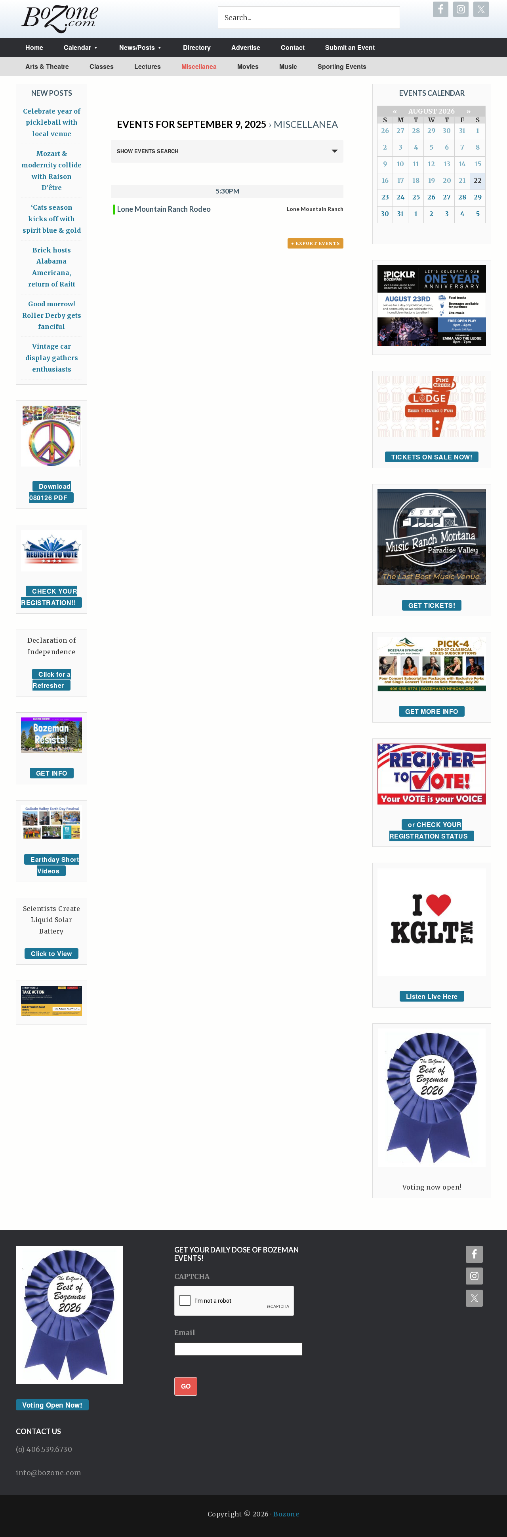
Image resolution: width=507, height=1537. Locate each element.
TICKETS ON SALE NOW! (431, 456)
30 (447, 131)
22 (478, 180)
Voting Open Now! (52, 1405)
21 (462, 180)
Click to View (51, 953)
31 (462, 131)
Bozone (286, 1514)
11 (416, 164)
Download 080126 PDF (50, 492)
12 (431, 164)
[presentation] (234, 1301)
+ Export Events (315, 243)
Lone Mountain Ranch (315, 208)
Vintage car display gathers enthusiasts (51, 357)
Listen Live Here (432, 996)
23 (385, 197)
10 (400, 164)
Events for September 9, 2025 (192, 124)
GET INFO (51, 773)
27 (400, 131)
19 (431, 180)
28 (416, 131)
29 (431, 131)
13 (447, 164)
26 (385, 131)
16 (385, 180)
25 (416, 197)
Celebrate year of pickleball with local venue (51, 122)
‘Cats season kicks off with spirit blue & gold (52, 218)
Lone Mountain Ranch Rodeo (164, 209)
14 (462, 164)
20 (447, 180)
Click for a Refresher (51, 680)
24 (400, 197)
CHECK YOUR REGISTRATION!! (49, 596)
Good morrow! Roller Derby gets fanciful (51, 315)
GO (186, 1386)
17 (400, 180)
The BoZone (60, 19)
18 (415, 180)
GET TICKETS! (431, 605)
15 (478, 164)
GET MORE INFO (431, 711)
